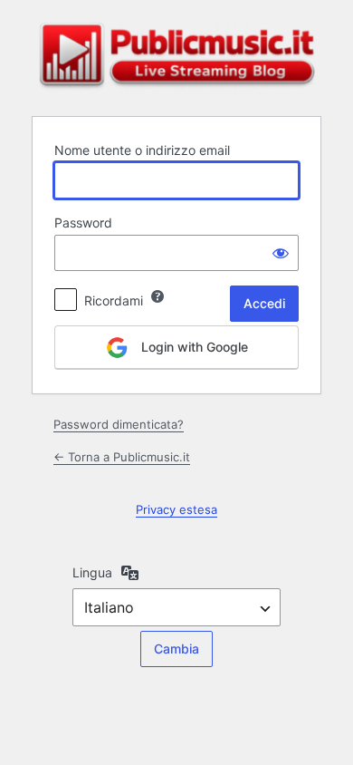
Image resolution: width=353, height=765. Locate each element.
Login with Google (193, 346)
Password (83, 222)
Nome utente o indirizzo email (142, 150)
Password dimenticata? (118, 424)
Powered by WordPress (176, 56)
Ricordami (113, 300)
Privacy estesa (176, 509)
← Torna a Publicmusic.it (121, 457)
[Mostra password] (280, 253)
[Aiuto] (157, 296)
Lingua (92, 572)
